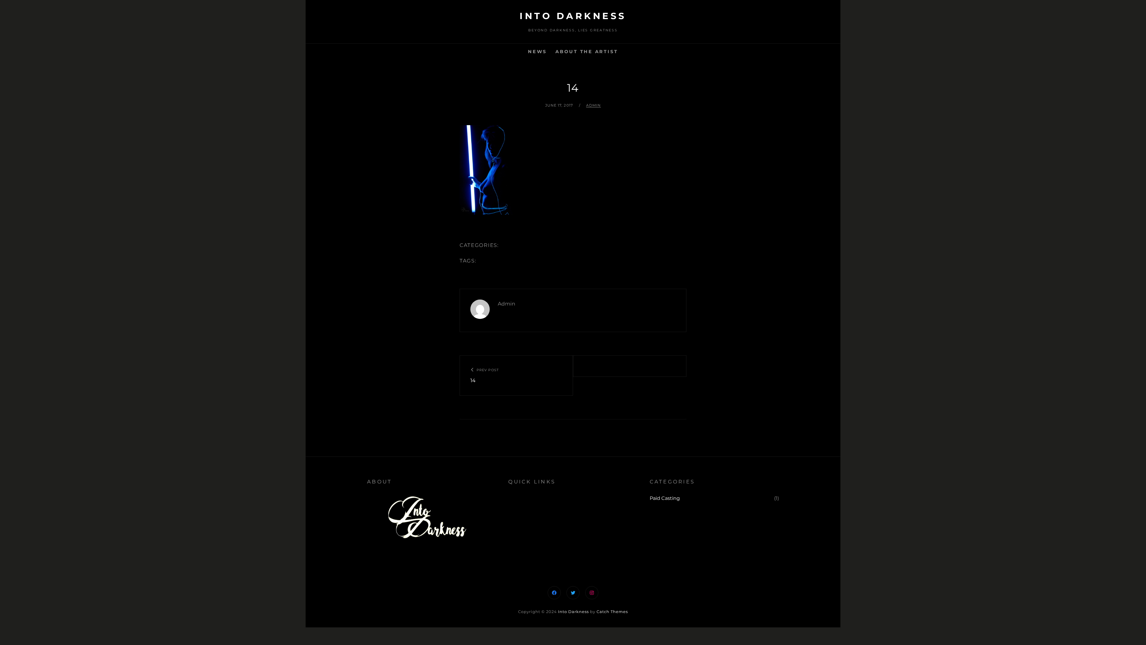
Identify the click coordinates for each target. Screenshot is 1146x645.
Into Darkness (573, 16)
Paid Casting (665, 498)
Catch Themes (612, 611)
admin (593, 105)
